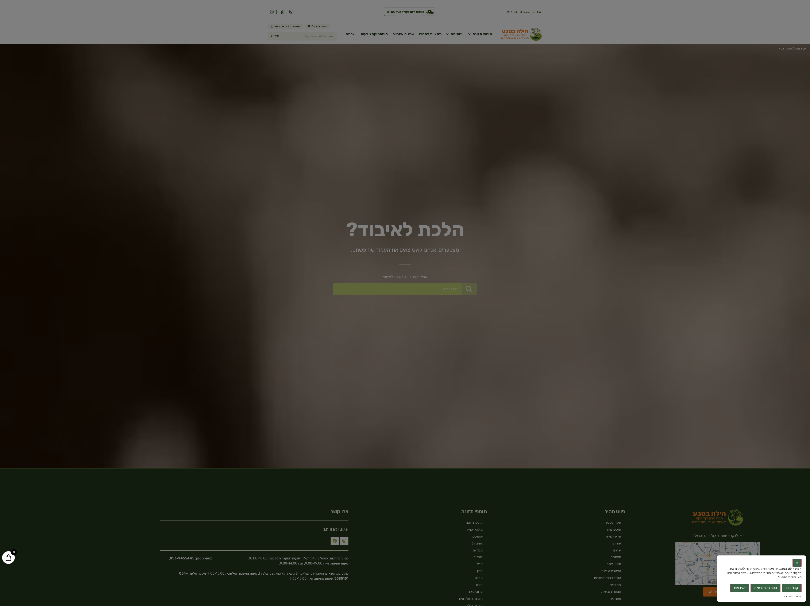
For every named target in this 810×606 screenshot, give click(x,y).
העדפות (739, 588)
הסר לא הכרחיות (765, 588)
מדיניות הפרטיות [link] (793, 596)
